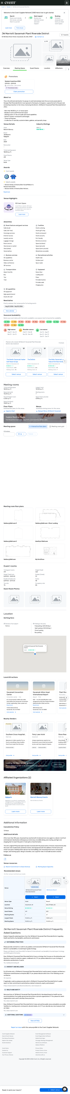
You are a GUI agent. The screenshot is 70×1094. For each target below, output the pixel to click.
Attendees (7, 431)
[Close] (64, 13)
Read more (7, 192)
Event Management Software (43, 1033)
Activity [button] (34, 747)
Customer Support (7, 1052)
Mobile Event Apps (40, 1038)
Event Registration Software (43, 1036)
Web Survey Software (41, 1042)
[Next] (68, 69)
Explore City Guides (7, 1040)
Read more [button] (10, 705)
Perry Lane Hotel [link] (38, 734)
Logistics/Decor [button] (62, 747)
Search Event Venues (7, 1036)
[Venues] (67, 3)
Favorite (65, 35)
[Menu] (2, 2)
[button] (21, 52)
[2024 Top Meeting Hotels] (13, 177)
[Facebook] (5, 859)
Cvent (3, 7)
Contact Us (5, 1050)
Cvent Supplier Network (8, 1033)
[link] (16, 727)
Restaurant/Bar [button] (9, 747)
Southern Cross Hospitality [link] (16, 734)
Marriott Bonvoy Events (39, 797)
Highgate (8, 797)
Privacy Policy (39, 1048)
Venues (9, 7)
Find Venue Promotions (8, 1038)
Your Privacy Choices (7, 1054)
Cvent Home (5, 1048)
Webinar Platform (40, 1045)
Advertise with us (40, 1054)
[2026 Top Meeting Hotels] (7, 176)
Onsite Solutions (6, 1042)
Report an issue (16, 1027)
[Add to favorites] (24, 348)
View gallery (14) (63, 62)
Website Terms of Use (41, 1052)
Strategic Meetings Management (44, 1040)
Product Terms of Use (41, 1050)
